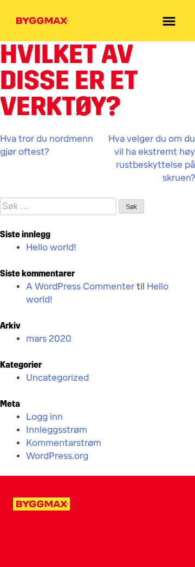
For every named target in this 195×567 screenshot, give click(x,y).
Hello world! (51, 247)
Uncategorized (57, 378)
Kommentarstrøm (63, 443)
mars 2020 (49, 338)
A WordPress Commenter (80, 286)
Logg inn (44, 417)
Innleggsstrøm (56, 430)
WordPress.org (57, 456)
